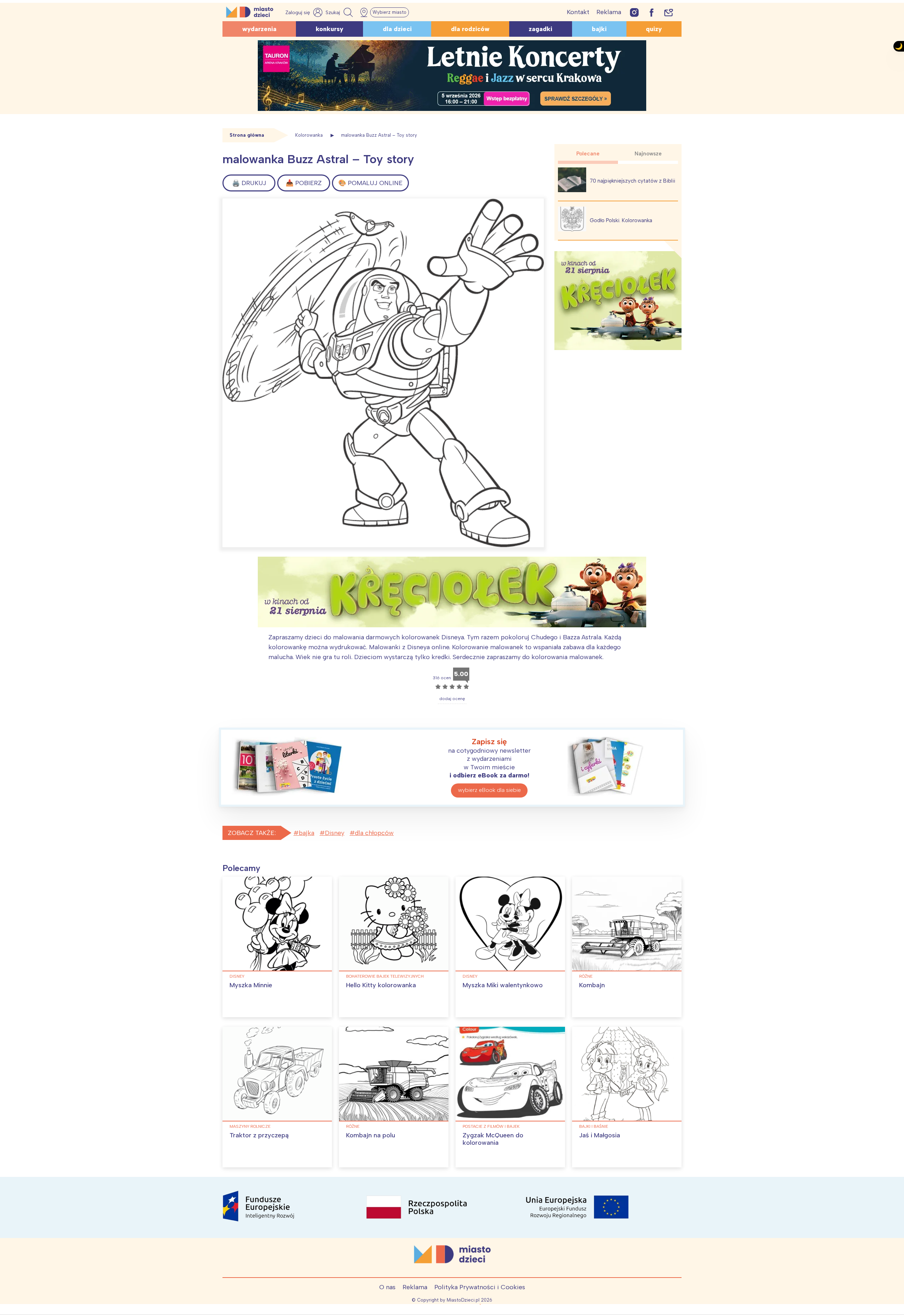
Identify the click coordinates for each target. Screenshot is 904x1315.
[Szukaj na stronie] (340, 12)
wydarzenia (259, 29)
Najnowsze (648, 153)
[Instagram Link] (634, 12)
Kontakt (578, 12)
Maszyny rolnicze (250, 1126)
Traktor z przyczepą (259, 1135)
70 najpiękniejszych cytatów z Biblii (632, 181)
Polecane (588, 153)
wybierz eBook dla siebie (489, 790)
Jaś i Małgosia (599, 1135)
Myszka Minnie (251, 985)
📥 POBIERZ (304, 183)
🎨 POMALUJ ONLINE (370, 183)
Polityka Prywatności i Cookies (479, 1287)
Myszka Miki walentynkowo (503, 985)
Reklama (608, 12)
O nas (387, 1287)
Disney (334, 833)
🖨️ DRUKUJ (249, 183)
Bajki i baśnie (593, 1126)
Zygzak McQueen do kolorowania (493, 1139)
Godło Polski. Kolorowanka (621, 220)
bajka (306, 833)
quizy (654, 29)
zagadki (540, 29)
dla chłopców (374, 833)
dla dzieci (397, 29)
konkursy (329, 29)
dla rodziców (470, 29)
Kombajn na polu (370, 1135)
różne (586, 976)
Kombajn (592, 985)
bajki (599, 29)
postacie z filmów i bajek (491, 1126)
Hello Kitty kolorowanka (381, 985)
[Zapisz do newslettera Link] (668, 12)
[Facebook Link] (651, 12)
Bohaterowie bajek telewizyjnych (385, 976)
